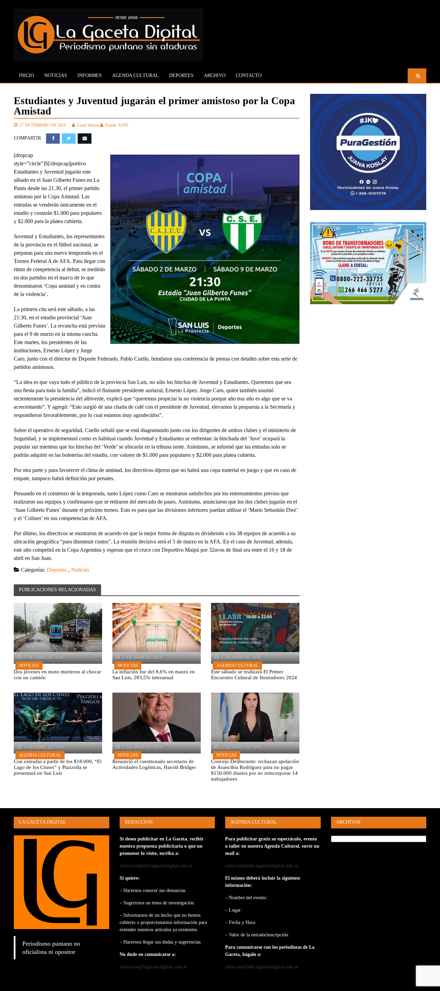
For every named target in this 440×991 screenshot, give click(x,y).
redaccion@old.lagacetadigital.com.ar (156, 865)
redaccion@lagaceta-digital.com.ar (153, 966)
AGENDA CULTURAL (135, 75)
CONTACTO (249, 75)
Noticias (55, 75)
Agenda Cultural (237, 665)
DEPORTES (181, 75)
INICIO (26, 75)
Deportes (56, 570)
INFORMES (89, 75)
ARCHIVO (215, 75)
